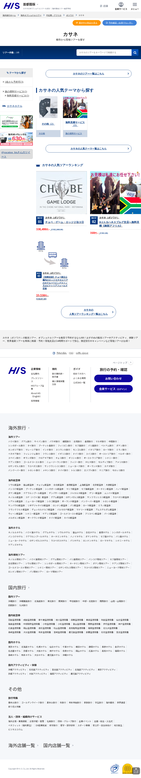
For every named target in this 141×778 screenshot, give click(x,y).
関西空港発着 (94, 624)
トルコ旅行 (76, 470)
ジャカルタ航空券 (78, 493)
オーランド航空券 (70, 501)
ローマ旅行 (108, 449)
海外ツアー (14, 436)
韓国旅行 (67, 441)
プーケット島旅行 (47, 445)
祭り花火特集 (14, 706)
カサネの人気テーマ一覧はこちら (88, 148)
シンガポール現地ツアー (55, 563)
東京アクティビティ (107, 669)
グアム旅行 (26, 441)
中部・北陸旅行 (90, 601)
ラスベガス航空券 (121, 497)
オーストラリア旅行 (93, 458)
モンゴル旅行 (79, 449)
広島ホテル (94, 651)
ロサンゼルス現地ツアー (70, 567)
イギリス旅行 (64, 453)
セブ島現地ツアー (118, 559)
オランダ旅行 (29, 458)
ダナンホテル (91, 536)
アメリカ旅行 (121, 462)
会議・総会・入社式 (103, 721)
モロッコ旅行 (118, 470)
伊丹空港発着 (109, 624)
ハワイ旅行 (13, 441)
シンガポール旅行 (16, 445)
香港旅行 (89, 441)
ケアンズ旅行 (14, 462)
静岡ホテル (94, 646)
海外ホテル (14, 527)
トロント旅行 (34, 470)
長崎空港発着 (14, 632)
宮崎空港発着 (60, 632)
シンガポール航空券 (54, 489)
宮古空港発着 (122, 632)
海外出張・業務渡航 (17, 721)
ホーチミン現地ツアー (80, 563)
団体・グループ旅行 (67, 721)
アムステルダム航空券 (106, 509)
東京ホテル (13, 646)
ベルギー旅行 (124, 453)
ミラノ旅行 (121, 449)
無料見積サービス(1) (18, 95)
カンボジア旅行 (15, 449)
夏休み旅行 (52, 702)
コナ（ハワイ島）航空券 (36, 497)
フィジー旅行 (76, 462)
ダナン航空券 (14, 493)
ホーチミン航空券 (104, 489)
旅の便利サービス (74, 133)
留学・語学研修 (67, 725)
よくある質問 (79, 378)
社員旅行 (51, 721)
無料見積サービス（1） (75, 124)
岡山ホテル (81, 651)
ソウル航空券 (14, 484)
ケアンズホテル (15, 544)
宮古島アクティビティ (62, 669)
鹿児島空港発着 (76, 632)
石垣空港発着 (107, 632)
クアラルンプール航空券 (34, 493)
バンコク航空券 (15, 489)
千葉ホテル (68, 646)
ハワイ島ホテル (32, 532)
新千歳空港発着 (46, 619)
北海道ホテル (27, 646)
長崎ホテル (13, 655)
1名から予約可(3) (14, 82)
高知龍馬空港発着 (77, 628)
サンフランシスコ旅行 (55, 466)
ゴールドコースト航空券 (71, 513)
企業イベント (85, 721)
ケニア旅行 (104, 470)
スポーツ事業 (84, 725)
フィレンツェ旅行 (31, 453)
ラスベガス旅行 (35, 466)
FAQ (71, 353)
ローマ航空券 (89, 505)
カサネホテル (14, 106)
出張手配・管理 (37, 721)
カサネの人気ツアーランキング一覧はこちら (88, 312)
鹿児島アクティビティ (81, 673)
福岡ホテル (120, 651)
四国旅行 (12, 605)
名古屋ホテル (14, 651)
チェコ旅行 (61, 458)
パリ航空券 (75, 505)
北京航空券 (98, 484)
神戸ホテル (55, 651)
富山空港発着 (79, 624)
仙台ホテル (55, 646)
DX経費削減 (41, 725)
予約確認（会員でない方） (121, 23)
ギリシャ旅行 (75, 458)
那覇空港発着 (92, 632)
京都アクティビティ (17, 673)
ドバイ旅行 (63, 470)
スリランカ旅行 (63, 449)
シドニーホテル (122, 540)
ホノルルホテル (15, 532)
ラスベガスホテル (59, 540)
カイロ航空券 (70, 517)
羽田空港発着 (14, 619)
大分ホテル (39, 655)
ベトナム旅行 (107, 445)
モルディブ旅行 (105, 462)
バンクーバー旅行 (16, 470)
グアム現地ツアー (59, 559)
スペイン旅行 (14, 458)
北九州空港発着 (110, 628)
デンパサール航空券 (58, 493)
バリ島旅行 (93, 445)
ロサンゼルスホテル (39, 540)
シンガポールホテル (121, 532)
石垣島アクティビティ (39, 669)
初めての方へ (79, 373)
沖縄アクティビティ (17, 669)
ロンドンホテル (90, 540)
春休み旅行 (13, 702)
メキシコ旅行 (49, 470)
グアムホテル (49, 532)
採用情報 (35, 400)
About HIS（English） (36, 395)
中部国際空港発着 (31, 624)
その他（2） (48, 124)
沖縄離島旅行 (25, 601)
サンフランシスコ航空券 (98, 497)
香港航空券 (72, 484)
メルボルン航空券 (16, 517)
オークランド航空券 (37, 517)
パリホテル (75, 540)
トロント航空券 (110, 501)
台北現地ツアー (15, 563)
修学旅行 (53, 725)
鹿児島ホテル (53, 655)
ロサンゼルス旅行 (16, 466)
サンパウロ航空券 (16, 505)
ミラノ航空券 (104, 505)
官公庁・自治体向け (102, 725)
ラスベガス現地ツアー (94, 567)
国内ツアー (14, 596)
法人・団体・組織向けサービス (25, 716)
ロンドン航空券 (60, 505)
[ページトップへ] (131, 362)
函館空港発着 (77, 619)
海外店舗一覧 (21, 745)
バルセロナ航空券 (65, 509)
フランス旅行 (49, 453)
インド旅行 (48, 449)
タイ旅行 (32, 445)
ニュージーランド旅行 (57, 462)
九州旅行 (23, 605)
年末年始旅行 (75, 702)
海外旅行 (17, 427)
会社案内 (35, 373)
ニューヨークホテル (17, 540)
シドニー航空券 (32, 513)
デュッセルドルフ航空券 (43, 509)
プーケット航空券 (34, 489)
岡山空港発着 (29, 628)
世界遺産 (121, 702)
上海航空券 (85, 484)
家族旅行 (88, 702)
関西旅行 (104, 601)
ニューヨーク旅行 (76, 466)
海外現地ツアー (16, 554)
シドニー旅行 (111, 458)
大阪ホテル (41, 651)
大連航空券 (111, 484)
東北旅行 (51, 601)
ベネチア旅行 (14, 453)
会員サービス (121, 8)
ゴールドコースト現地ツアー (21, 567)
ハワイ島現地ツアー (38, 559)
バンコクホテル (15, 536)
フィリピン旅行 (65, 445)
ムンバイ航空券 (111, 493)
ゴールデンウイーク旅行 (32, 702)
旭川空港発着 (62, 619)
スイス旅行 (91, 453)
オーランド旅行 (94, 466)
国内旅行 (17, 587)
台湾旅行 (78, 441)
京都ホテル (28, 651)
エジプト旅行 (90, 470)
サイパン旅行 (40, 441)
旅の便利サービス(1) (16, 91)
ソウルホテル (64, 532)
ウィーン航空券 (15, 513)
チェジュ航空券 (43, 484)
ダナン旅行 (121, 445)
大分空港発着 (29, 632)
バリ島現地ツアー (77, 559)
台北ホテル (91, 532)
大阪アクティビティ (38, 673)
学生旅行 (99, 702)
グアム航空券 (57, 497)
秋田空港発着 (107, 619)
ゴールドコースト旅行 (33, 462)
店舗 (105, 5)
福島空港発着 (14, 624)
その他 (42, 133)
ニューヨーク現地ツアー (118, 567)
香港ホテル (104, 532)
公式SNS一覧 (79, 382)
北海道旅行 (39, 601)
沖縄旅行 (12, 601)
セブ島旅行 (80, 445)
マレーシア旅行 (32, 449)
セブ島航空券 (87, 489)
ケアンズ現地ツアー (121, 563)
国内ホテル (14, 642)
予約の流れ (61, 353)
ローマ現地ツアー (54, 571)
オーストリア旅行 (107, 453)
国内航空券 (14, 615)
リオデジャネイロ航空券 (39, 505)
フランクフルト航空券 (18, 509)
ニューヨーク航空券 (34, 501)
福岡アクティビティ (59, 673)
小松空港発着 (64, 624)
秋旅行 (63, 702)
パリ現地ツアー (36, 571)
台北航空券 (58, 484)
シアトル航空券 (15, 501)
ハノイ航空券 (122, 489)
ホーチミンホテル (59, 536)
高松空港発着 (45, 628)
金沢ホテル (120, 646)
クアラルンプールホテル (37, 536)
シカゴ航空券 (53, 501)
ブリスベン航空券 (93, 513)
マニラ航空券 (72, 489)
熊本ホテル (26, 655)
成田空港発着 (29, 619)
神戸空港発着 (124, 624)
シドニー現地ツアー (46, 567)
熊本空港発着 (45, 632)
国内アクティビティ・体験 (22, 665)
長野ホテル (107, 646)
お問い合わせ (82, 353)
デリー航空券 (95, 493)
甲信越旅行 (74, 601)
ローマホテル (106, 540)
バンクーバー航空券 (90, 501)
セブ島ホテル (107, 536)
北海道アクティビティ (85, 669)
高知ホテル (107, 651)
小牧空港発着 (49, 624)
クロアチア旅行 (45, 458)
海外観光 (110, 702)
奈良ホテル (68, 651)
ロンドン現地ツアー (17, 571)
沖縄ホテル (68, 655)
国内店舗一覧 (56, 745)
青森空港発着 (92, 619)
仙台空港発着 (122, 619)
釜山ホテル (78, 532)
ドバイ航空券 (55, 517)
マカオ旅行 (101, 441)
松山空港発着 (60, 628)
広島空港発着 (14, 628)
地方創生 (118, 725)
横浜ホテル (81, 646)
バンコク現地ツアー (98, 559)
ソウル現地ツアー (33, 563)
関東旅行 (62, 601)
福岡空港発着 (94, 628)
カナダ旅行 (109, 466)
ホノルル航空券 (15, 497)
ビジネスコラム (15, 729)
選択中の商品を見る (88, 23)
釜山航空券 (28, 484)
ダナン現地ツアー (101, 563)
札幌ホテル (41, 646)
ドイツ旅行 (78, 453)
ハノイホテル (76, 536)
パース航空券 (110, 513)
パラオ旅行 (55, 441)
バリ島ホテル (122, 536)
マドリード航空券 (84, 509)
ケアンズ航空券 (49, 513)
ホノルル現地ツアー (17, 559)
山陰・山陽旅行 (118, 601)
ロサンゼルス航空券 (75, 497)
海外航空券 (14, 480)
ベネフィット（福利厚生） (20, 725)
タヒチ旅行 (90, 462)
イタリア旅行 (94, 449)
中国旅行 (113, 441)
